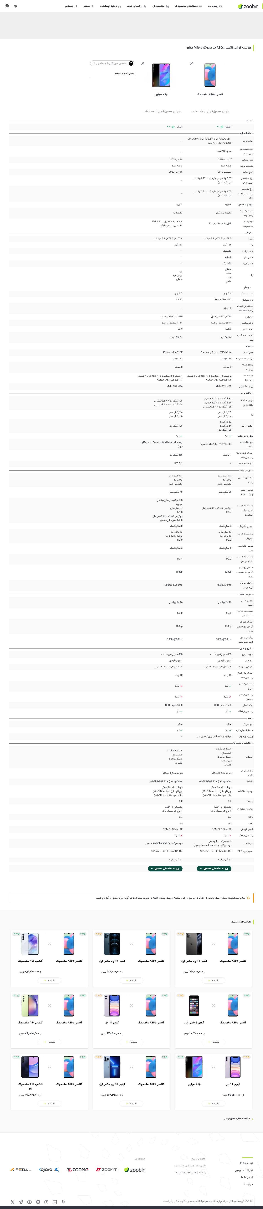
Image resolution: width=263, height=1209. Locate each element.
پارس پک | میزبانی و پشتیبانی (190, 1165)
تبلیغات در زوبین (244, 1170)
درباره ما (248, 1184)
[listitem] (213, 958)
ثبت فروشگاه (246, 1163)
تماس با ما (247, 1177)
